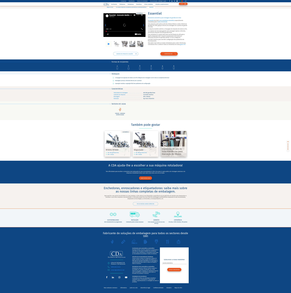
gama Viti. (183, 44)
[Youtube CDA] (177, 1)
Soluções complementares (161, 4)
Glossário (168, 287)
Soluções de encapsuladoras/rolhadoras (142, 256)
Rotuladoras (131, 4)
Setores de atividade (142, 1)
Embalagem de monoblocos (139, 276)
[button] (105, 25)
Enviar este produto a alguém (124, 54)
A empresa (123, 1)
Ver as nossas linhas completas (145, 204)
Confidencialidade (158, 287)
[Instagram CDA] (174, 1)
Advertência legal (145, 287)
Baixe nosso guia (145, 178)
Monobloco (139, 4)
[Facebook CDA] (169, 1)
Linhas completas (148, 4)
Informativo (123, 287)
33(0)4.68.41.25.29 (115, 267)
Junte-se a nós (133, 287)
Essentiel (151, 20)
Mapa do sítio (178, 287)
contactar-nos (168, 54)
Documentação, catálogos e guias (158, 1)
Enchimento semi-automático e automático (143, 248)
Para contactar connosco (110, 287)
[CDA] (106, 4)
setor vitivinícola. (162, 22)
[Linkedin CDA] (172, 1)
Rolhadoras (122, 4)
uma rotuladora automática (167, 20)
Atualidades (132, 1)
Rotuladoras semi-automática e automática (143, 266)
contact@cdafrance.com (117, 270)
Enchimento (114, 4)
